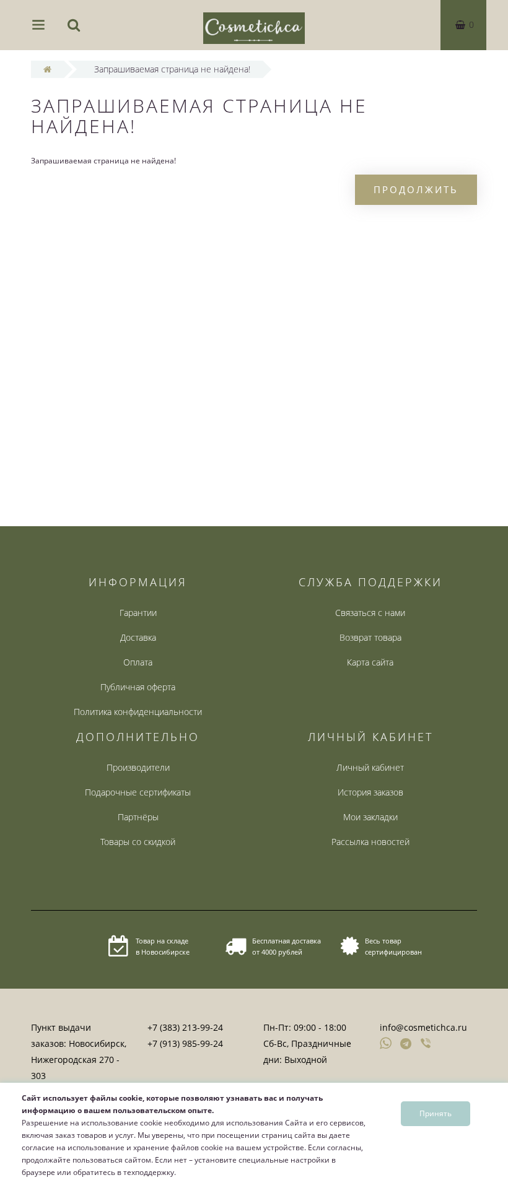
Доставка (138, 637)
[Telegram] (406, 1044)
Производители (138, 767)
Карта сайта (370, 662)
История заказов (370, 792)
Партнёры (138, 817)
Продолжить (416, 189)
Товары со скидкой (137, 842)
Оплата (137, 662)
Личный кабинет (370, 767)
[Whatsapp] (386, 1042)
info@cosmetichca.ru (423, 1027)
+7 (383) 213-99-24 (185, 1027)
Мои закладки (370, 817)
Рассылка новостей (370, 842)
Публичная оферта (137, 687)
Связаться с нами (370, 612)
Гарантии (138, 612)
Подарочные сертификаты (138, 792)
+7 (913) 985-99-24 (185, 1043)
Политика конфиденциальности (138, 712)
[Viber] (427, 1044)
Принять (435, 1113)
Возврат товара (370, 637)
